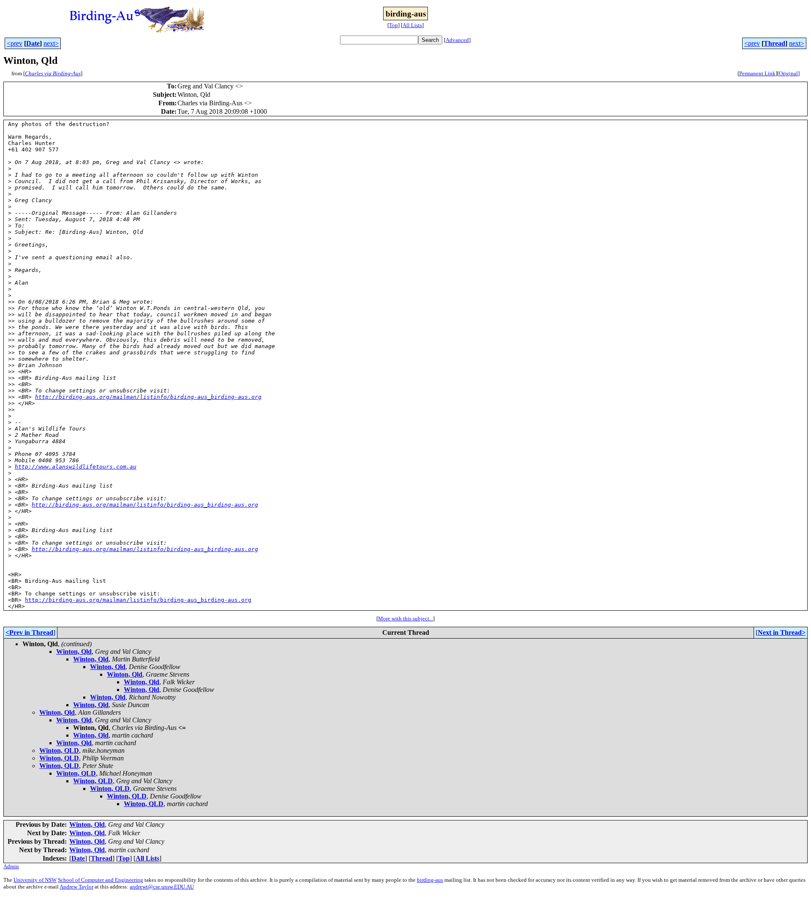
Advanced (457, 40)
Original (788, 73)
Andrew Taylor (76, 886)
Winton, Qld (74, 651)
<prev (14, 43)
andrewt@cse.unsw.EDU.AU (162, 886)
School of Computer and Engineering (100, 880)
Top (393, 25)
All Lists (412, 25)
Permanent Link (757, 73)
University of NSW (35, 880)
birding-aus (430, 880)
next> (51, 43)
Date (33, 43)
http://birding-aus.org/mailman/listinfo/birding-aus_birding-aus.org (148, 397)
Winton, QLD (59, 750)
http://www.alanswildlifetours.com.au (75, 467)
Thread (774, 43)
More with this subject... (405, 618)
